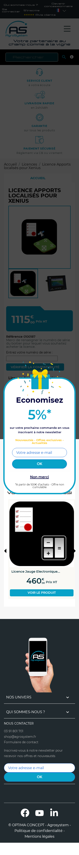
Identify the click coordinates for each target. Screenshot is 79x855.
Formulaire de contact (21, 742)
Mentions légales (39, 836)
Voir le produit (42, 592)
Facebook (25, 812)
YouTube (39, 812)
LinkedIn (54, 812)
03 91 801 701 (13, 731)
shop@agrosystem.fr (20, 737)
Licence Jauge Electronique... (35, 571)
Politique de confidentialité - (39, 831)
